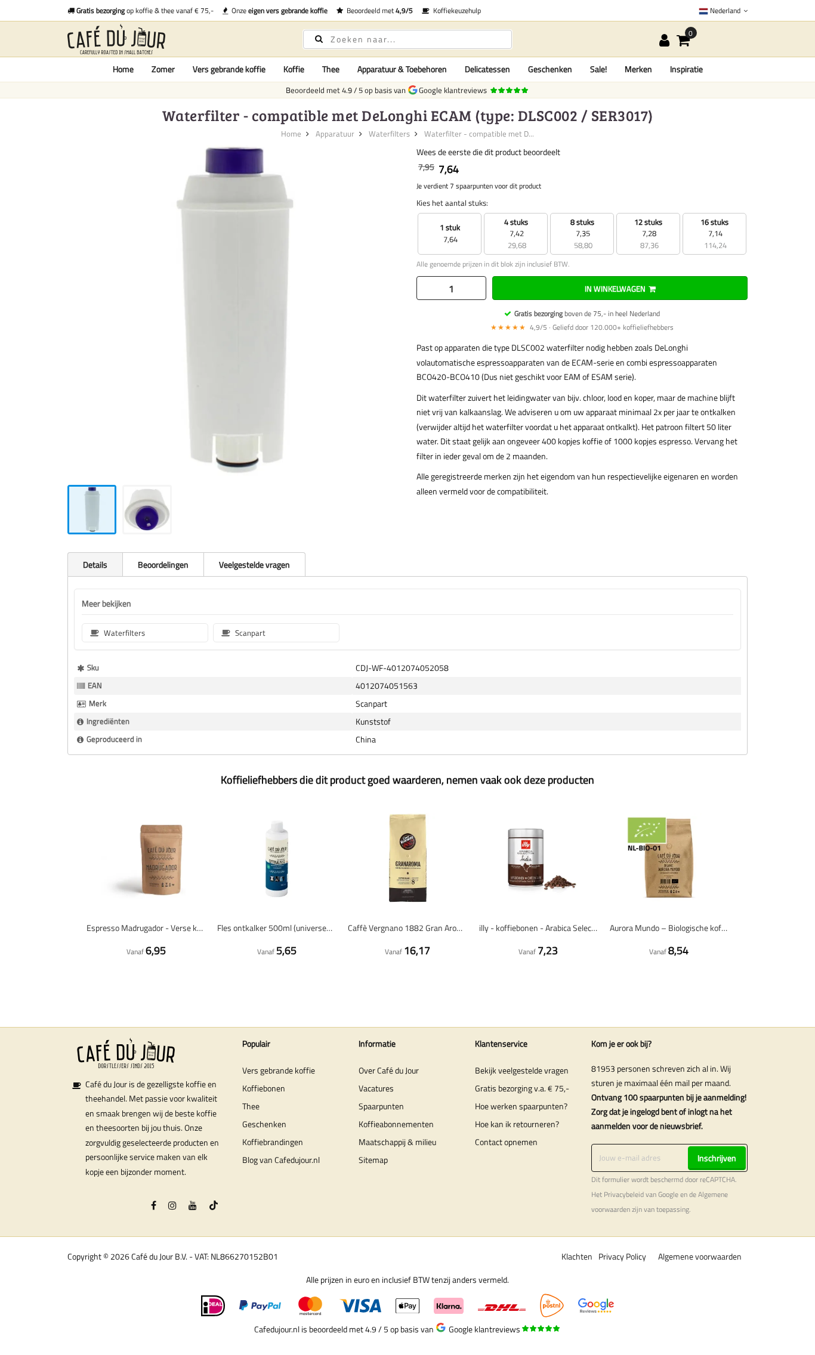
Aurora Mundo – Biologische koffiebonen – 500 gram (669, 927)
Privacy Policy (622, 1256)
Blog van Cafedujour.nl (281, 1159)
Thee (251, 1106)
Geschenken (264, 1124)
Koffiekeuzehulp (455, 10)
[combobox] (407, 39)
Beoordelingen (163, 564)
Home (123, 69)
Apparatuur (335, 134)
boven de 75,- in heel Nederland (587, 313)
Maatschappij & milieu (397, 1142)
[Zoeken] (319, 38)
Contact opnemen (506, 1142)
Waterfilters (389, 134)
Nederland (725, 10)
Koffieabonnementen (396, 1124)
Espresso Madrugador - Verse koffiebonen (146, 927)
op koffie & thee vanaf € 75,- (145, 10)
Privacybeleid (624, 1194)
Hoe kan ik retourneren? (517, 1124)
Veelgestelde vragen (254, 564)
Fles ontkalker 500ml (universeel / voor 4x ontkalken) (276, 927)
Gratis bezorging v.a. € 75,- (522, 1088)
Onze (278, 10)
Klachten (576, 1256)
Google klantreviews (454, 90)
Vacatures (376, 1088)
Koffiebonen (263, 1088)
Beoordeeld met (378, 10)
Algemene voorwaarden (700, 1256)
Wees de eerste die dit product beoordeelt (488, 152)
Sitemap (373, 1159)
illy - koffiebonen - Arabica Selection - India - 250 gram (538, 927)
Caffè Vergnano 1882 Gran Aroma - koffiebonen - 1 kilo (407, 927)
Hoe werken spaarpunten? (521, 1106)
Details (95, 564)
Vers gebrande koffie (278, 1070)
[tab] (94, 564)
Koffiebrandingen (272, 1142)
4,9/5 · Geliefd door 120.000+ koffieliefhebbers (582, 327)
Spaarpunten (381, 1106)
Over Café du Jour (389, 1070)
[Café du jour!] (174, 39)
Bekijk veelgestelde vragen (522, 1070)
